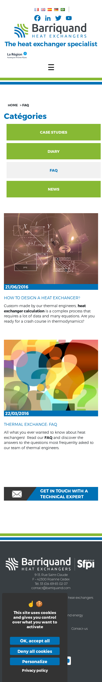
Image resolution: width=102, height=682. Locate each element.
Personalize (34, 661)
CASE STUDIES (53, 132)
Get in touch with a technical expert (64, 493)
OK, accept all (35, 640)
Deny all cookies (35, 651)
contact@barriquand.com (51, 588)
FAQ (54, 170)
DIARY (54, 151)
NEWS (53, 189)
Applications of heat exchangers (69, 598)
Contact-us (79, 629)
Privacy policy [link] (35, 670)
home (13, 105)
